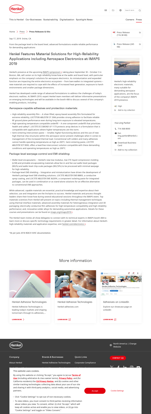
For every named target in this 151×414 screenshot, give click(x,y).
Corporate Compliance (85, 362)
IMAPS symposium (51, 72)
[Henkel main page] (16, 8)
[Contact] (105, 10)
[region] (75, 390)
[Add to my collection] (140, 33)
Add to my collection (126, 110)
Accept (95, 390)
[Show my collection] (113, 10)
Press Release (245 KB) (125, 45)
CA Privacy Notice (45, 381)
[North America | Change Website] (120, 10)
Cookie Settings (117, 391)
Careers (130, 20)
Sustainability (50, 20)
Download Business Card (127, 144)
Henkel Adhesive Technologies (56, 362)
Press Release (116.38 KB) (123, 33)
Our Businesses (34, 20)
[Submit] (139, 10)
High (120, 106)
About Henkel (15, 362)
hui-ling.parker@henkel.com (128, 136)
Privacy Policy (65, 378)
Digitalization (67, 20)
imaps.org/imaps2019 (61, 212)
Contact (116, 358)
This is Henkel (16, 20)
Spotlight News (84, 20)
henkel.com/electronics (73, 224)
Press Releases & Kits (39, 31)
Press (139, 20)
